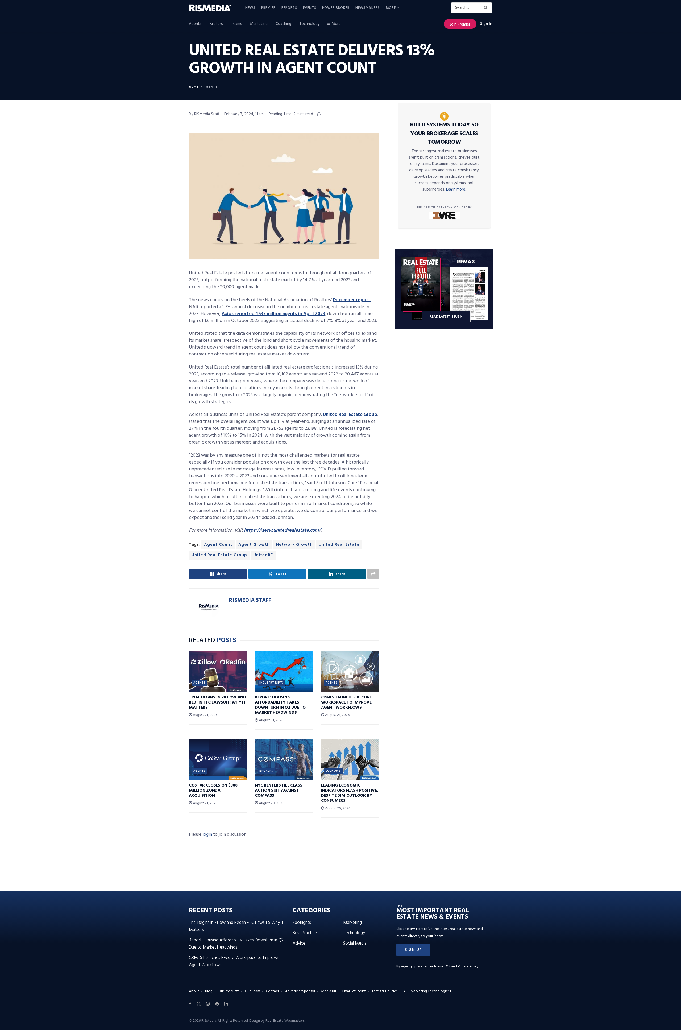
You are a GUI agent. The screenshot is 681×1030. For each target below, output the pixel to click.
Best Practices (306, 933)
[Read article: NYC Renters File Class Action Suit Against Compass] (284, 759)
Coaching (283, 24)
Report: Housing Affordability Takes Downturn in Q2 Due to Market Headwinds (280, 705)
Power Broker (336, 8)
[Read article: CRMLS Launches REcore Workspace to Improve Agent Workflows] (350, 671)
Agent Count (218, 544)
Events (309, 8)
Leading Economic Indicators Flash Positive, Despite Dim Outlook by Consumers (349, 793)
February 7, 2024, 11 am (244, 114)
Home (194, 87)
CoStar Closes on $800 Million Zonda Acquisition (213, 790)
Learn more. (456, 189)
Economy (333, 770)
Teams (236, 24)
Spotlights (302, 922)
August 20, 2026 (271, 803)
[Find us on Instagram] (208, 1004)
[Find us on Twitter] (199, 1004)
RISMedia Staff (250, 600)
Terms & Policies (384, 991)
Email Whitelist (354, 991)
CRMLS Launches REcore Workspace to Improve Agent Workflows (346, 702)
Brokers (216, 24)
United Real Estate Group (219, 555)
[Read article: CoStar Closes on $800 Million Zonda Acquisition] (218, 759)
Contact (272, 991)
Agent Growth (254, 544)
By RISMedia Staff (204, 114)
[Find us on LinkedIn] (226, 1004)
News (250, 8)
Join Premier (460, 24)
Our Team (252, 991)
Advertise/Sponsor (300, 991)
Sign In (486, 24)
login (207, 834)
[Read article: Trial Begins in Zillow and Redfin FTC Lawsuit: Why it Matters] (218, 671)
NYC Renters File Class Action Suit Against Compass (278, 790)
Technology (309, 24)
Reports (289, 8)
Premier (268, 8)
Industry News (271, 682)
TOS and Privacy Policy (461, 966)
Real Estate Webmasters (284, 1021)
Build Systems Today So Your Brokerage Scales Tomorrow (444, 133)
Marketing (259, 24)
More (391, 8)
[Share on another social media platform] (373, 574)
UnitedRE (263, 555)
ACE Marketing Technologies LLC (429, 991)
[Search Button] (486, 7)
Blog (209, 991)
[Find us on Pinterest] (217, 1004)
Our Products (228, 991)
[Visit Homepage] (213, 8)
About (194, 991)
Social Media (355, 943)
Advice (299, 943)
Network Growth (294, 544)
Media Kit (329, 991)
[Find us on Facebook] (190, 1004)
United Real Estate (339, 544)
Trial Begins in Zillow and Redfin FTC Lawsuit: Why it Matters (217, 702)
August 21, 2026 (204, 715)
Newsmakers (367, 8)
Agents (195, 24)
